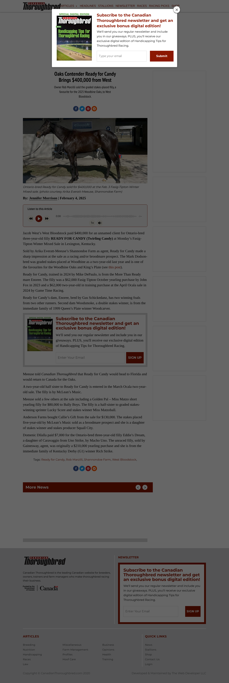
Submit (161, 56)
